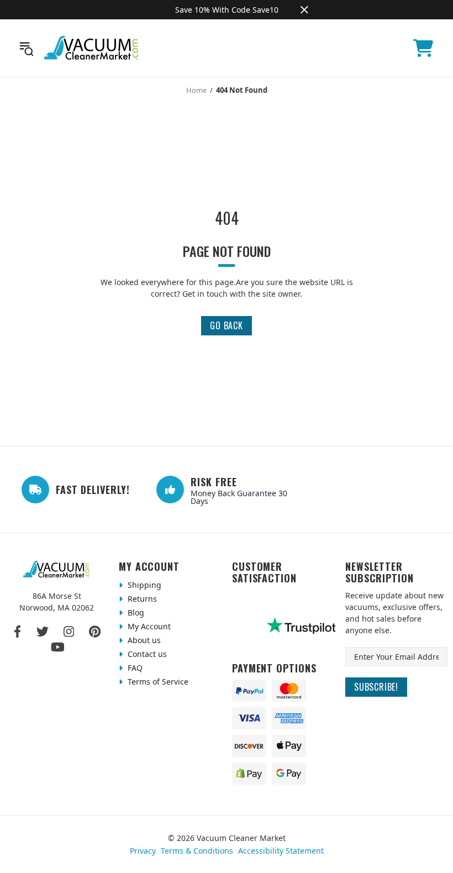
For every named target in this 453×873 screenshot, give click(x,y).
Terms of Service (156, 681)
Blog (134, 612)
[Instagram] (69, 631)
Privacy (143, 850)
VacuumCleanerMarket (91, 48)
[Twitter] (42, 631)
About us (143, 640)
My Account (148, 626)
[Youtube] (58, 647)
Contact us (146, 654)
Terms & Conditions (197, 850)
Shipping (143, 585)
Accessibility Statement (281, 850)
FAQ (134, 667)
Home (196, 90)
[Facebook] (18, 631)
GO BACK (226, 325)
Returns (141, 598)
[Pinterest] (95, 631)
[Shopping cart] (423, 48)
